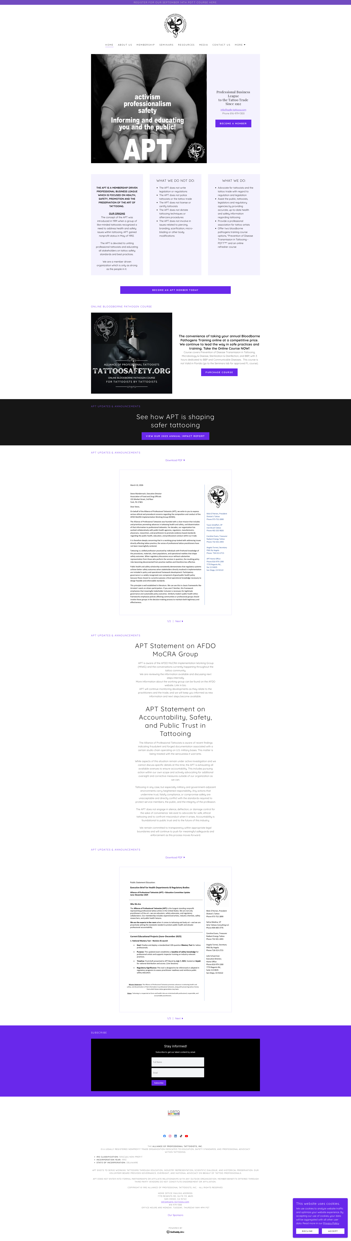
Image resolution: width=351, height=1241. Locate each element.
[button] (240, 44)
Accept (333, 1231)
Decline (307, 1231)
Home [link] (109, 44)
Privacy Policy (331, 1223)
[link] (175, 26)
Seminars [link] (166, 44)
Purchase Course (219, 372)
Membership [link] (146, 44)
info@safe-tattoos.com (233, 109)
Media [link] (203, 44)
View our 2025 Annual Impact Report (175, 436)
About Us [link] (125, 44)
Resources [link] (186, 44)
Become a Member (233, 123)
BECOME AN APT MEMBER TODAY (175, 290)
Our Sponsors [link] (175, 1215)
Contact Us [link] (221, 44)
